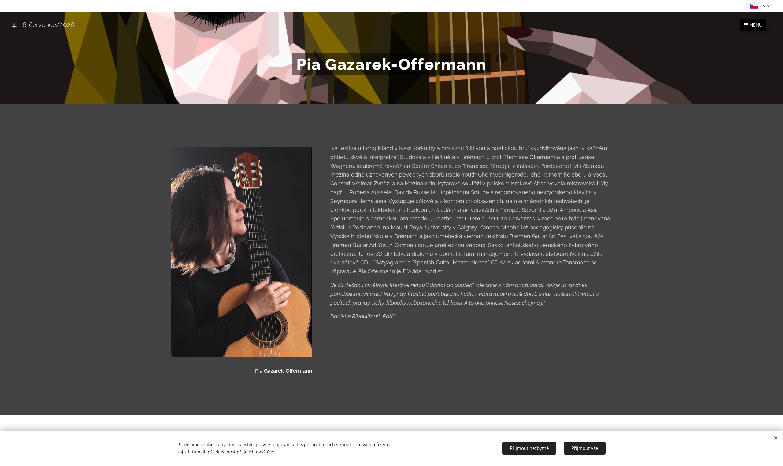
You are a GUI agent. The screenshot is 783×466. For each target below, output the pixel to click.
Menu (756, 25)
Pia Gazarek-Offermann (283, 371)
